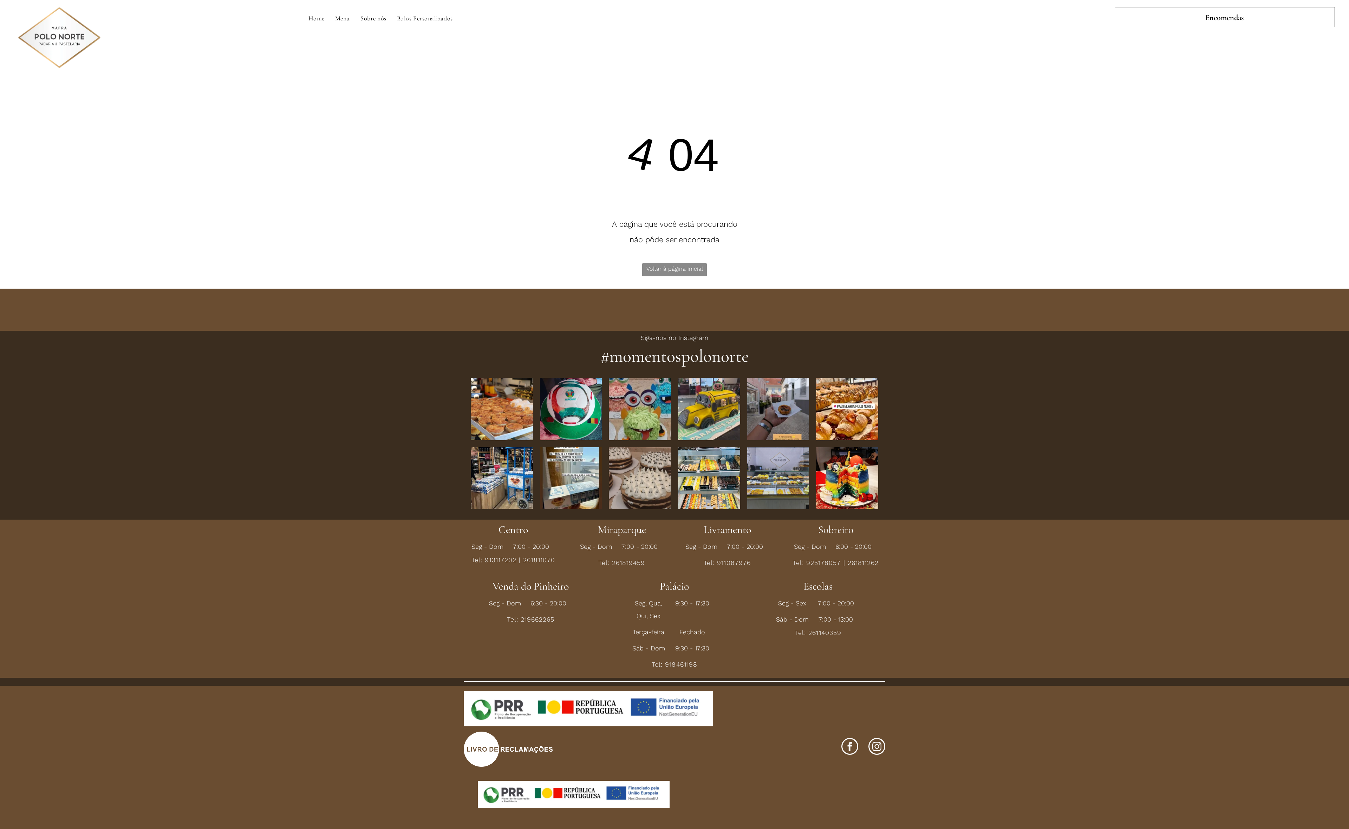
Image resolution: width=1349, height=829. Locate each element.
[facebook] (849, 747)
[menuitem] (316, 18)
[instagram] (876, 747)
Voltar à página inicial (674, 268)
